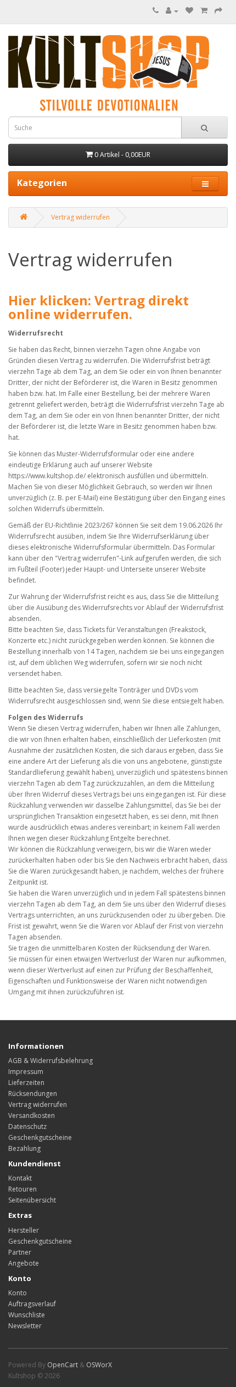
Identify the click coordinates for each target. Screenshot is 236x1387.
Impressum (25, 1071)
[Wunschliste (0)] (189, 10)
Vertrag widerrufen (80, 217)
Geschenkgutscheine (40, 1137)
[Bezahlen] (218, 10)
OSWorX (99, 1364)
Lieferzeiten (26, 1082)
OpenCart (62, 1364)
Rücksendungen (32, 1093)
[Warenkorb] (203, 10)
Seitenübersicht (32, 1200)
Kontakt (20, 1178)
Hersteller (23, 1230)
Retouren (22, 1189)
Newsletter (25, 1325)
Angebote (23, 1263)
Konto (17, 1292)
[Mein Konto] (172, 10)
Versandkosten (31, 1115)
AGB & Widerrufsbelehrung (50, 1060)
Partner (19, 1252)
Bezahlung (24, 1148)
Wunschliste (26, 1314)
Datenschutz (27, 1126)
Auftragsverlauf (32, 1303)
